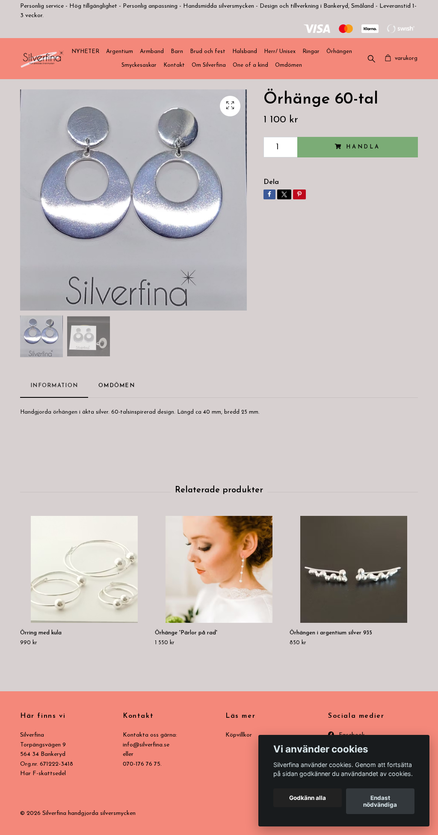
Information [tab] (54, 385)
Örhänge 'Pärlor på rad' (186, 633)
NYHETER (85, 51)
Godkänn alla (307, 797)
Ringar (311, 51)
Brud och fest (207, 51)
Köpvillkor (238, 735)
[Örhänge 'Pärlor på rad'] (219, 569)
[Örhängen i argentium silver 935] (354, 569)
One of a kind (250, 65)
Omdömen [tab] (116, 385)
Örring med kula (41, 633)
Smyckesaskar (139, 65)
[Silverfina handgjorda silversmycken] (42, 58)
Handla (363, 147)
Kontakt (174, 65)
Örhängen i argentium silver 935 (331, 633)
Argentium (119, 51)
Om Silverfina (209, 65)
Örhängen (339, 51)
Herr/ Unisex (280, 51)
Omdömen (288, 65)
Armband (152, 51)
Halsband (244, 51)
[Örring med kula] (84, 569)
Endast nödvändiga (380, 801)
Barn (177, 51)
